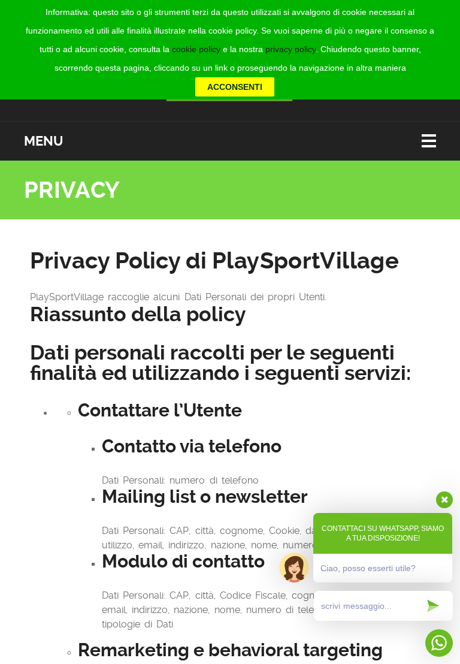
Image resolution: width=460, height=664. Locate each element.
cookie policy (196, 49)
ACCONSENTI (234, 87)
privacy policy (290, 49)
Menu (43, 141)
